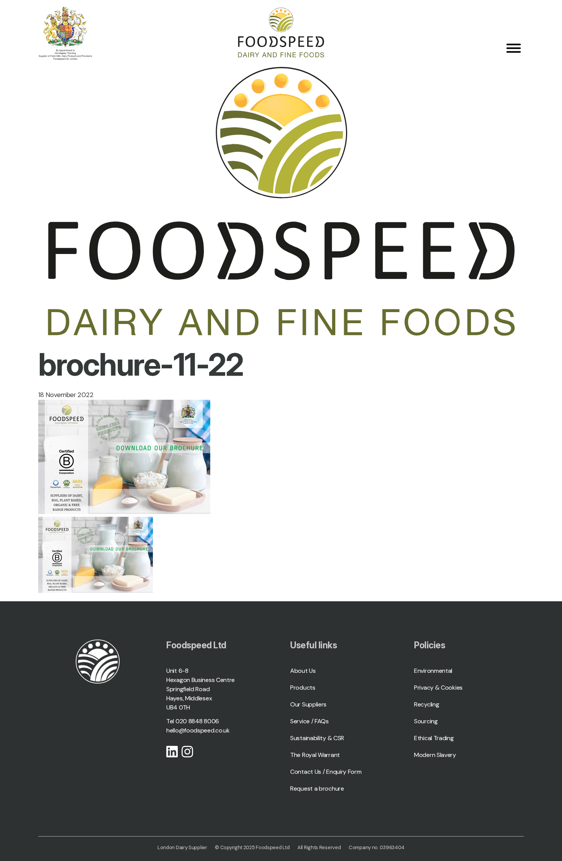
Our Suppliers (308, 704)
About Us (303, 671)
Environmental (433, 671)
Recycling (426, 704)
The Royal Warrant (315, 755)
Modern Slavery (435, 755)
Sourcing (426, 721)
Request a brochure (317, 789)
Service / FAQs (309, 721)
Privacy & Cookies (438, 688)
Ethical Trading (434, 738)
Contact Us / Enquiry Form (326, 772)
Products (302, 688)
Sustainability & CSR (317, 738)
